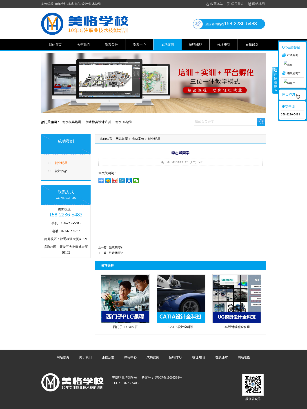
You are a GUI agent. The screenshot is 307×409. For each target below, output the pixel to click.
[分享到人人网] (129, 180)
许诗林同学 (116, 252)
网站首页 (55, 44)
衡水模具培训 (71, 122)
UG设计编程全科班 (237, 327)
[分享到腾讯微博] (122, 180)
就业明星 (61, 163)
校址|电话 (223, 44)
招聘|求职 (195, 44)
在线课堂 (252, 44)
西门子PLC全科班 (125, 327)
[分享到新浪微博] (115, 180)
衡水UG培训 (123, 122)
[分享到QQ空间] (108, 180)
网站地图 (258, 4)
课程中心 (139, 44)
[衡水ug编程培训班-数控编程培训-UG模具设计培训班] (84, 34)
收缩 (275, 80)
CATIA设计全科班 (181, 327)
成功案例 (167, 44)
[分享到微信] (136, 180)
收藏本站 (216, 4)
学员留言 (237, 4)
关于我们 (83, 44)
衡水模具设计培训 (98, 122)
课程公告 (111, 44)
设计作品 (61, 171)
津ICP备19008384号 (168, 377)
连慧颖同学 (116, 247)
